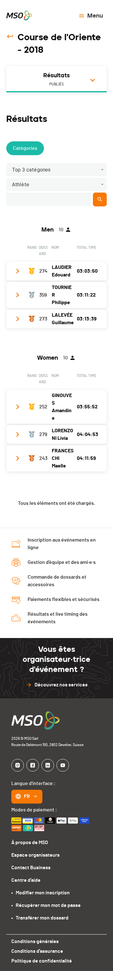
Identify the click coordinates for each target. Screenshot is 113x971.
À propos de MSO (29, 842)
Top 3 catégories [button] (31, 170)
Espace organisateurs (35, 855)
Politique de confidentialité (41, 960)
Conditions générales (35, 941)
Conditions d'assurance (37, 951)
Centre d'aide (25, 880)
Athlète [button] (20, 185)
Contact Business (31, 867)
